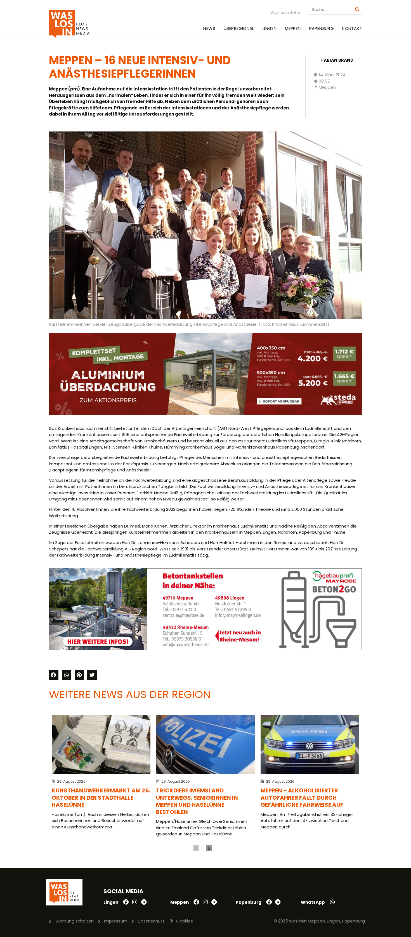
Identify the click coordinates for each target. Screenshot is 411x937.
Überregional (239, 28)
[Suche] (357, 9)
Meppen (293, 28)
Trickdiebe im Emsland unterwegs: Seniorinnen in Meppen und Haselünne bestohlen (197, 801)
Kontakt (352, 28)
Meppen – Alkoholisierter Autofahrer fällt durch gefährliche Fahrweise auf (302, 798)
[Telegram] (143, 902)
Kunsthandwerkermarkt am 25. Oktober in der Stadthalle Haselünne (101, 798)
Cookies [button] (184, 921)
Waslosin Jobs (285, 12)
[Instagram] (134, 902)
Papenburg (321, 28)
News (209, 28)
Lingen (270, 28)
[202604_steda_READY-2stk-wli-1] (205, 413)
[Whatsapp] (332, 902)
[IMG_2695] (205, 649)
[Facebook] (125, 902)
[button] (53, 675)
